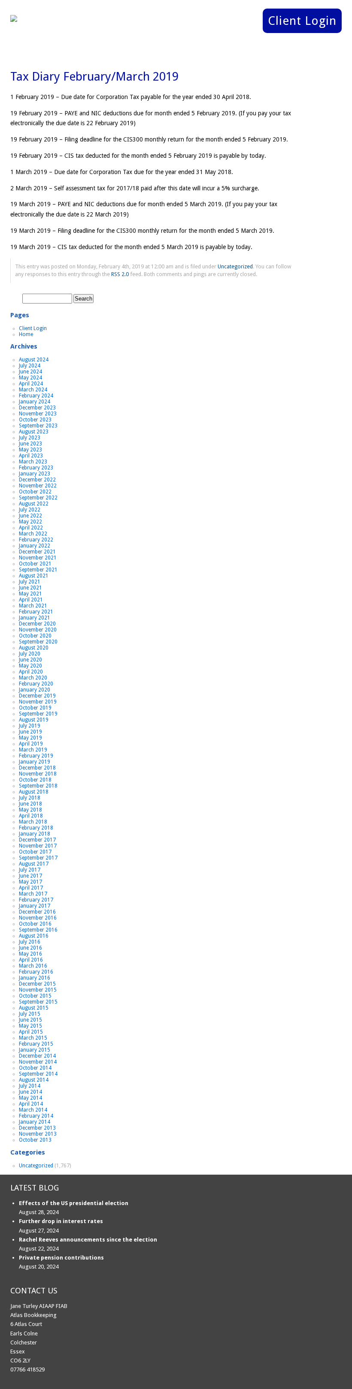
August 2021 (34, 576)
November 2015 (38, 990)
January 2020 (34, 690)
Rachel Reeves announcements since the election (88, 1239)
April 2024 (31, 384)
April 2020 (31, 672)
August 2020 (34, 648)
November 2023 (38, 414)
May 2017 (30, 882)
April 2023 (31, 456)
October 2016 (35, 924)
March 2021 (33, 606)
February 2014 (36, 1116)
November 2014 (38, 1062)
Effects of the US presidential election (73, 1203)
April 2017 (31, 888)
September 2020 (38, 642)
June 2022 (30, 516)
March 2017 (33, 894)
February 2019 (36, 756)
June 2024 (30, 372)
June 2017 (30, 876)
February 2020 (36, 684)
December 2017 (37, 840)
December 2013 (37, 1128)
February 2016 (36, 972)
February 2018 (36, 828)
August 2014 (34, 1080)
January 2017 (34, 906)
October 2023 (35, 420)
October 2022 (35, 492)
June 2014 (30, 1092)
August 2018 (34, 792)
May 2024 (30, 378)
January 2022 (34, 546)
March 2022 (33, 534)
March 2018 (33, 822)
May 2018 (30, 810)
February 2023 (36, 468)
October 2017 (35, 852)
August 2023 (34, 432)
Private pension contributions (61, 1257)
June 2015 (30, 1020)
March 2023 (33, 462)
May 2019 (30, 738)
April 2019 (31, 744)
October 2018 (35, 780)
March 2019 (33, 750)
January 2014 (34, 1122)
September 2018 (38, 786)
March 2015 (33, 1038)
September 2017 (38, 858)
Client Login (302, 21)
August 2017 (34, 864)
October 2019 (35, 708)
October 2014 (35, 1068)
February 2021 (36, 612)
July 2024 (29, 366)
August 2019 (34, 720)
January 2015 (34, 1050)
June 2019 (30, 732)
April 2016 (31, 960)
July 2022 (29, 510)
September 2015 (38, 1002)
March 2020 (33, 678)
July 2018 (29, 798)
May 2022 (30, 522)
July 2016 (29, 942)
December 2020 (37, 624)
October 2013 (35, 1140)
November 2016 (38, 918)
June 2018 (30, 804)
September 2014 (38, 1074)
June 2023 (30, 444)
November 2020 (38, 630)
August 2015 (34, 1008)
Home (26, 334)
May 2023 (30, 450)
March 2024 (33, 390)
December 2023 (37, 408)
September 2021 (38, 570)
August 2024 (34, 360)
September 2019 (38, 714)
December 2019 (37, 696)
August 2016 (34, 936)
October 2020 (35, 636)
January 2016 (34, 978)
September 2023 (38, 426)
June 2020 (30, 660)
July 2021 (29, 582)
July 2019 (29, 726)
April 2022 (31, 528)
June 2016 (30, 948)
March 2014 (33, 1110)
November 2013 (38, 1134)
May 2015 (30, 1026)
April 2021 (31, 600)
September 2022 (38, 498)
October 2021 (35, 564)
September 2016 (38, 930)
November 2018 (38, 774)
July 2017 (29, 870)
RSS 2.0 (120, 274)
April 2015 (31, 1032)
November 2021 (38, 558)
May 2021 (30, 594)
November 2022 (38, 486)
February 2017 (36, 900)
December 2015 (37, 984)
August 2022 (34, 504)
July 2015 (29, 1014)
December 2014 (37, 1056)
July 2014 (29, 1086)
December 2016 (37, 912)
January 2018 (34, 834)
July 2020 (29, 654)
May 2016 (30, 954)
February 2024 (36, 396)
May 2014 (30, 1098)
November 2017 (38, 846)
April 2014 (31, 1104)
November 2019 (38, 702)
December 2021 (37, 552)
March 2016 (33, 966)
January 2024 (34, 402)
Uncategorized (235, 266)
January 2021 (34, 618)
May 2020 (30, 666)
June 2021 (30, 588)
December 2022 (37, 480)
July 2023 (29, 438)
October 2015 (35, 996)
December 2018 (37, 768)
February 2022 (36, 540)
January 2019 (34, 762)
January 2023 (34, 474)
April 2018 (31, 816)
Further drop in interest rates (61, 1221)
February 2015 (36, 1044)
